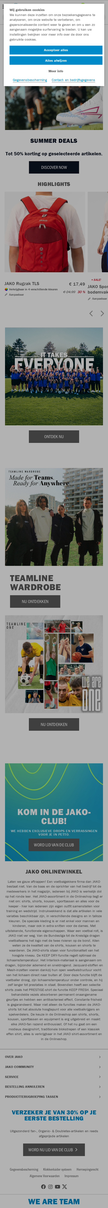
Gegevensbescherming (30, 80)
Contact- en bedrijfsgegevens (73, 80)
